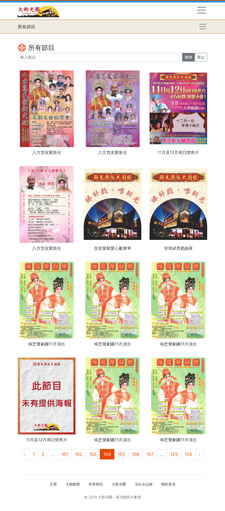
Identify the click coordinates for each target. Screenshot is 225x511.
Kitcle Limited (154, 504)
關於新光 (168, 484)
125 (174, 454)
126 (188, 454)
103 (93, 454)
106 (135, 454)
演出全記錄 (144, 484)
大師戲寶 (73, 484)
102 (78, 454)
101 (64, 454)
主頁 (53, 484)
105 (121, 454)
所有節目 (96, 484)
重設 (201, 57)
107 (149, 454)
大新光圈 (119, 484)
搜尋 (188, 57)
